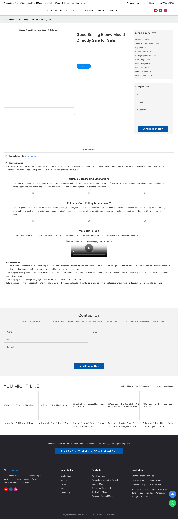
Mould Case (168, 386)
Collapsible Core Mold (129, 386)
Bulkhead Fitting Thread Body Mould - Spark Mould (158, 425)
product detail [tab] (89, 149)
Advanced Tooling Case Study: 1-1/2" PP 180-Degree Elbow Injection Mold (123, 425)
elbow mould (30, 156)
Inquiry (83, 66)
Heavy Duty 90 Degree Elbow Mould (19, 425)
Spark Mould (9, 19)
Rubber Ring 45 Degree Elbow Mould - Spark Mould (88, 425)
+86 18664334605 (166, 3)
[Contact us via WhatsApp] (172, 503)
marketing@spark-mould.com (142, 3)
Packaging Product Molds (151, 386)
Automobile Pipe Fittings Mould (54, 423)
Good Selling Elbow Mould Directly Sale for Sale (37, 19)
